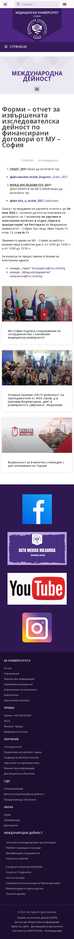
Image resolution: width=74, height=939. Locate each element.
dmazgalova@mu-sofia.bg (48, 268)
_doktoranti (34, 200)
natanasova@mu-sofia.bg (26, 276)
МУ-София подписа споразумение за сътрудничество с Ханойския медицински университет (34, 334)
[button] (5, 4)
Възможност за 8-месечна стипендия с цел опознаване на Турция (36, 464)
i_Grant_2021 (39, 177)
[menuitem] (64, 4)
